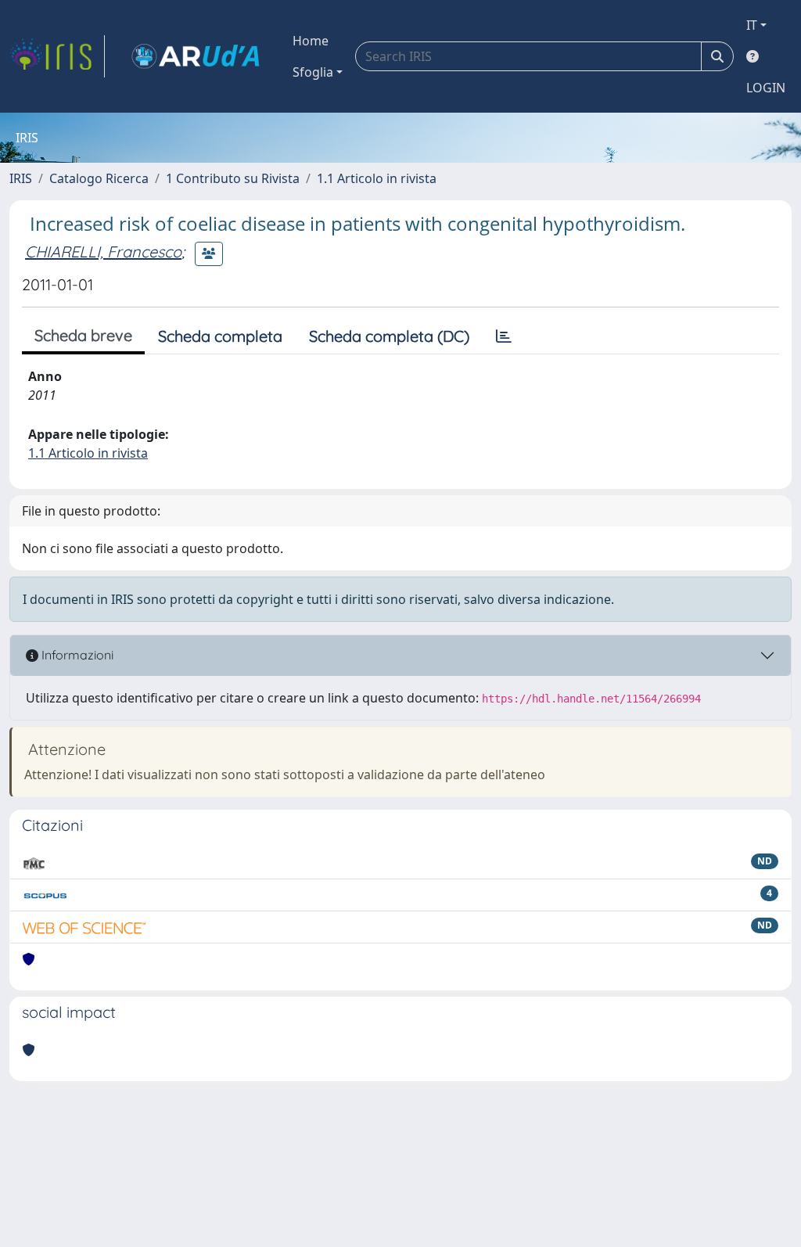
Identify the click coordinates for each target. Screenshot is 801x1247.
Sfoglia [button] (313, 72)
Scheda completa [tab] (220, 336)
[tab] (504, 336)
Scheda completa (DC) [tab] (389, 336)
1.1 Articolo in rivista (376, 178)
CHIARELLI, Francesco (103, 251)
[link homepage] (57, 56)
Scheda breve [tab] (83, 335)
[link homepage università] (195, 56)
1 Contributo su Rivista (233, 178)
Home (311, 40)
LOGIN (765, 87)
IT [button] (751, 25)
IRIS (20, 178)
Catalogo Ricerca (99, 178)
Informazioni (75, 655)
